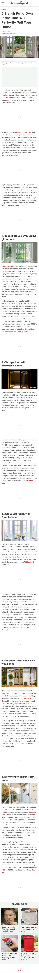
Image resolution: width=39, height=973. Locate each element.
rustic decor (14, 696)
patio (7, 100)
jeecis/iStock (33, 387)
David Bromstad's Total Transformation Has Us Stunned (9, 929)
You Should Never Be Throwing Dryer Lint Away (29, 929)
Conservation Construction (22, 132)
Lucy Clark (6, 31)
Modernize (5, 630)
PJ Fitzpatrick (29, 562)
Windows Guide (17, 440)
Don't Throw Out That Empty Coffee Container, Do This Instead (28, 957)
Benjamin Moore (28, 857)
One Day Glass (22, 331)
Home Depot (6, 736)
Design (4, 9)
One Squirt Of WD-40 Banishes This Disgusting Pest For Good (9, 957)
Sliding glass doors (8, 266)
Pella (21, 274)
